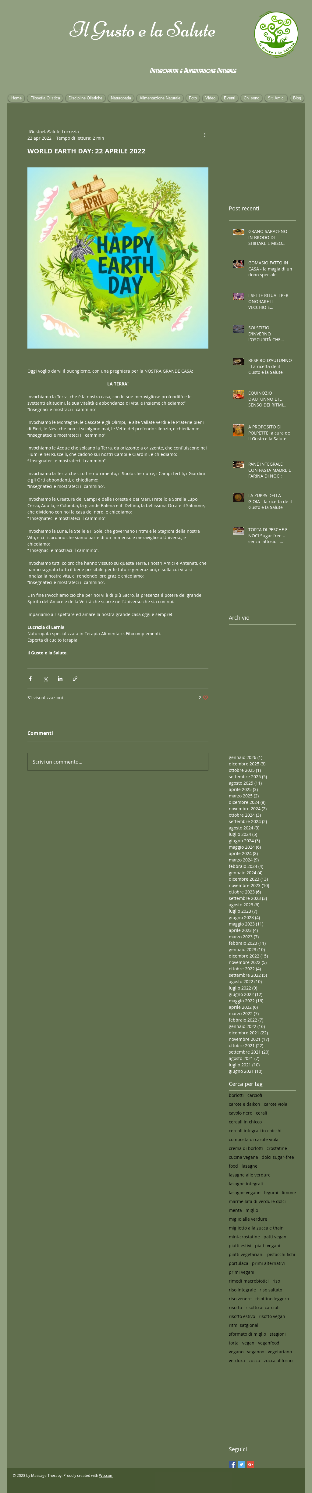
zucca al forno (278, 1360)
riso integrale (242, 1289)
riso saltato (271, 1289)
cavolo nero (240, 1112)
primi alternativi (268, 1263)
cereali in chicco (245, 1121)
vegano (236, 1351)
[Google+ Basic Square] (250, 1464)
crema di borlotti (246, 1148)
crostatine (277, 1148)
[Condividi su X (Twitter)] (45, 679)
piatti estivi (240, 1245)
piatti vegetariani (246, 1254)
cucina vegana (243, 1157)
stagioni (278, 1334)
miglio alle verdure (248, 1219)
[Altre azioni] (204, 134)
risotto (235, 1307)
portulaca (238, 1263)
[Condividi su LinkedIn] (60, 679)
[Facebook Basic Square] (232, 1464)
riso (276, 1281)
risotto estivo (242, 1316)
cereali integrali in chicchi (255, 1130)
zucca (254, 1360)
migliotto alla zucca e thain (256, 1227)
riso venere (240, 1298)
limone (289, 1192)
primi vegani (241, 1272)
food (233, 1166)
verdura (237, 1360)
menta (235, 1210)
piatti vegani (267, 1245)
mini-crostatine (244, 1236)
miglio (252, 1210)
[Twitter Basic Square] (241, 1464)
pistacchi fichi (281, 1254)
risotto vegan (272, 1316)
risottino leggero (272, 1298)
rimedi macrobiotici (249, 1281)
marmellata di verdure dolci (257, 1201)
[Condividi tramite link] (75, 679)
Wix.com (106, 1475)
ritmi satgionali (244, 1325)
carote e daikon (244, 1104)
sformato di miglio (247, 1334)
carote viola (275, 1104)
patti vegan (275, 1236)
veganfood (268, 1342)
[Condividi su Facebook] (30, 679)
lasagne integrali (246, 1183)
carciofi (254, 1095)
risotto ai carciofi (262, 1307)
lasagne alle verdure (250, 1174)
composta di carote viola (253, 1139)
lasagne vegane (245, 1192)
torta (234, 1342)
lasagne (249, 1166)
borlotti (236, 1095)
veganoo (255, 1351)
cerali (261, 1112)
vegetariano (280, 1351)
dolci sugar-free (278, 1157)
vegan (248, 1342)
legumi (271, 1192)
